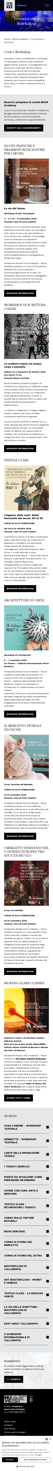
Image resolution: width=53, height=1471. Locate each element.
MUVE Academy (20, 39)
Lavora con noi (10, 1436)
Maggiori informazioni (20, 293)
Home (7, 39)
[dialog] (26, 1453)
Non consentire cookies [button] (35, 1460)
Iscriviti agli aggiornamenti (24, 128)
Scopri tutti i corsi (18, 1098)
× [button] (50, 1439)
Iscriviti (16, 1379)
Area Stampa (9, 1428)
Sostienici (8, 1425)
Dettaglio (38, 1455)
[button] (47, 5)
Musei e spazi (10, 1421)
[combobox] (46, 1439)
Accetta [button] (10, 1460)
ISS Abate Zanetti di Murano (31, 1058)
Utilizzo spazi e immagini (15, 1432)
